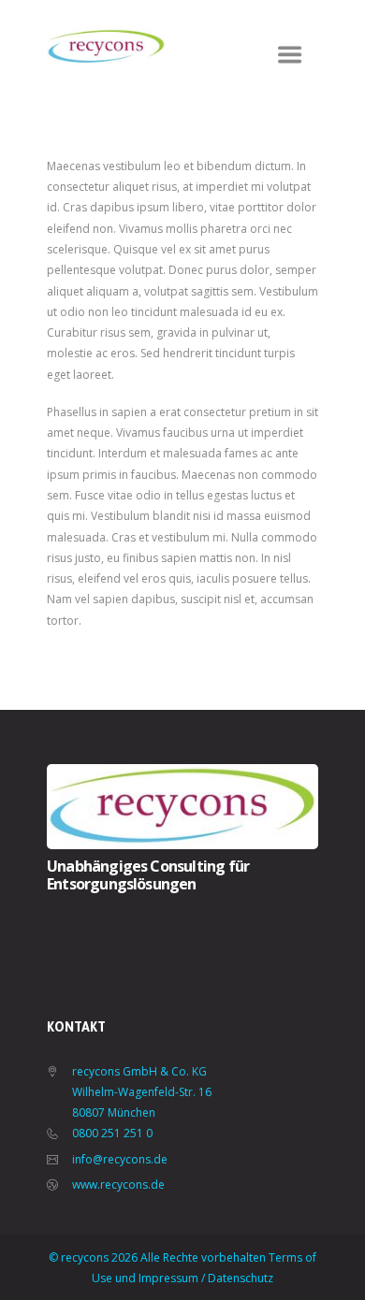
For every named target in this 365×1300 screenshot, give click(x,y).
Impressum (168, 1278)
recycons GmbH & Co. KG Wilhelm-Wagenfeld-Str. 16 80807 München (142, 1092)
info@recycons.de (120, 1159)
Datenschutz (240, 1278)
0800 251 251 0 (112, 1133)
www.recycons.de (118, 1184)
